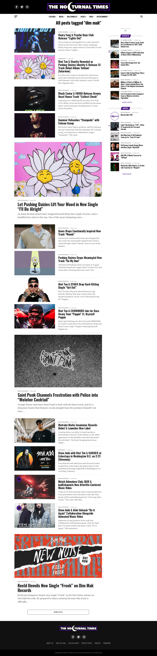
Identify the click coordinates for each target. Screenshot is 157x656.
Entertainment (102, 16)
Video (91, 16)
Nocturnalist (72, 16)
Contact (98, 643)
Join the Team (61, 643)
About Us (49, 643)
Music (61, 16)
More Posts (58, 612)
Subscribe (107, 643)
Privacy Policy (86, 643)
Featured (52, 16)
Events (83, 16)
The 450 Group (73, 643)
